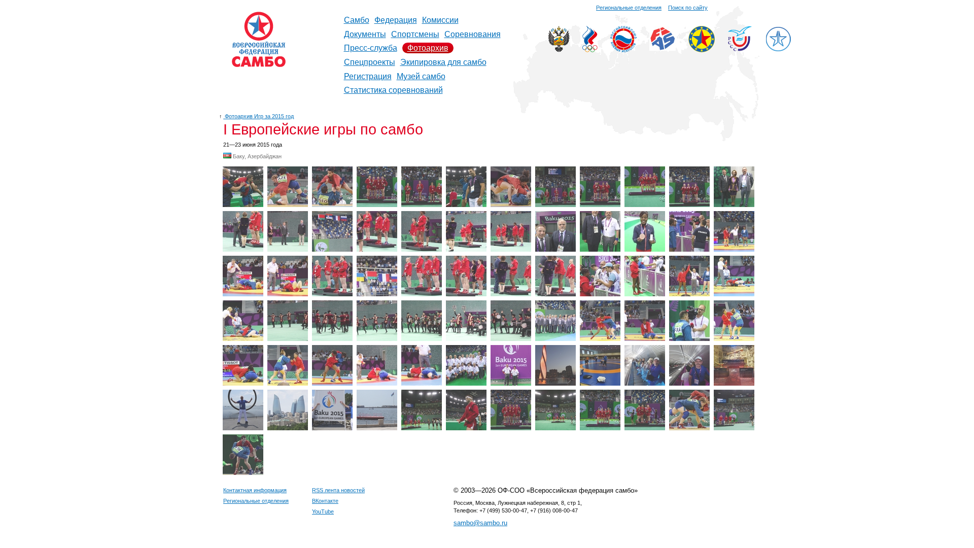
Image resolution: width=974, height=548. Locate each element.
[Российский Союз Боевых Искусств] (623, 49)
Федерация (395, 20)
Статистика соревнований (393, 90)
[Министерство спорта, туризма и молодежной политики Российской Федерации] (559, 49)
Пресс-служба (370, 48)
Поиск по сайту (688, 8)
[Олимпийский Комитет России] (590, 49)
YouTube (323, 511)
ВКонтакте (325, 501)
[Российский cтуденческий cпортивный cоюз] (739, 48)
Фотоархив (427, 48)
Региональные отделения (629, 8)
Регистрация (368, 76)
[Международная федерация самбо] (662, 48)
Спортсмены (415, 34)
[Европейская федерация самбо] (701, 49)
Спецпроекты (369, 62)
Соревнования (472, 34)
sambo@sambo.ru (480, 523)
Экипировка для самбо (443, 62)
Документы (365, 34)
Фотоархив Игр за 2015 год (258, 116)
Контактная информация (255, 490)
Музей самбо (421, 76)
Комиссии (440, 20)
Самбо (356, 20)
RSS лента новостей (338, 490)
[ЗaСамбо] (778, 49)
